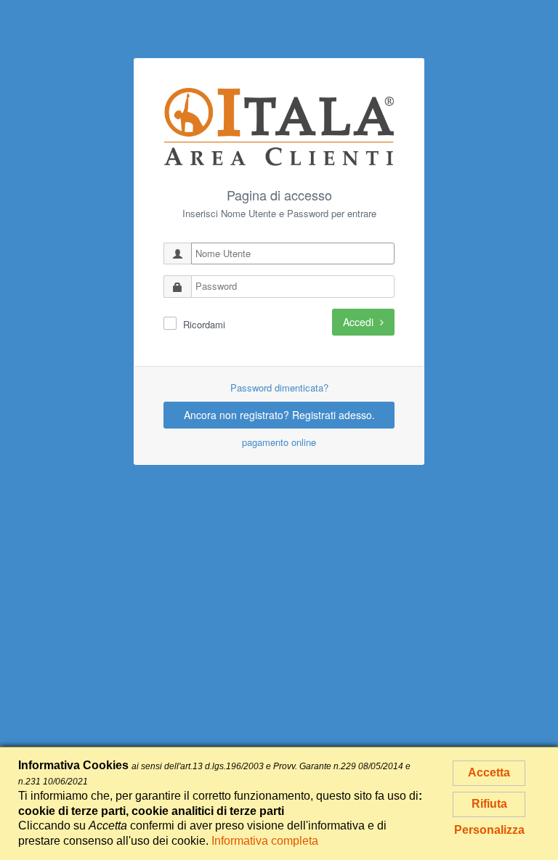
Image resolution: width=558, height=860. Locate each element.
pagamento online (279, 442)
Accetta (489, 772)
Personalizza (489, 830)
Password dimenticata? (279, 387)
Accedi (359, 322)
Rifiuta (489, 804)
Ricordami (204, 324)
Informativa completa (264, 841)
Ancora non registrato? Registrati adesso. (279, 414)
